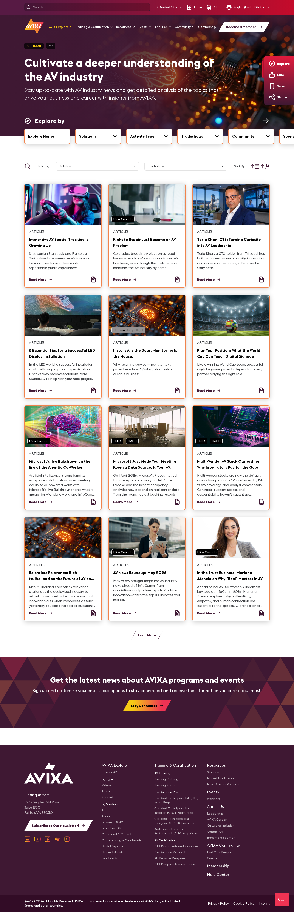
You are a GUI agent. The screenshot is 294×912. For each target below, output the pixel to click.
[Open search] (28, 7)
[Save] (272, 86)
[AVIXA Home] (34, 26)
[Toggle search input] (27, 166)
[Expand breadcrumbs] (50, 46)
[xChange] (57, 839)
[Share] (272, 97)
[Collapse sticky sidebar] (263, 69)
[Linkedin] (27, 839)
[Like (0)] (272, 74)
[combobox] (98, 136)
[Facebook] (47, 839)
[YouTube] (37, 839)
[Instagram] (67, 839)
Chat (281, 899)
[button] (169, 7)
